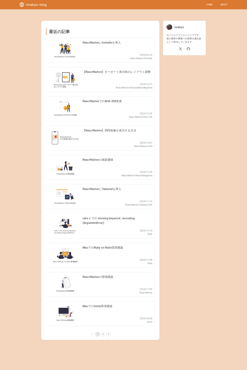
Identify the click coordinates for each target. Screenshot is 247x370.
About (224, 4)
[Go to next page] (108, 334)
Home (210, 4)
